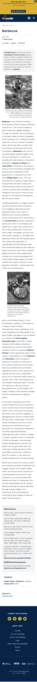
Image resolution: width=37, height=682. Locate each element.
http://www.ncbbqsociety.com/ (15, 568)
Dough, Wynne (8, 39)
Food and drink (7, 596)
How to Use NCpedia (17, 637)
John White (7, 166)
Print (6, 43)
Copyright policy (23, 671)
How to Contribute (17, 634)
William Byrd (12, 178)
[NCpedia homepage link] (7, 17)
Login (18, 640)
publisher (17, 69)
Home (4, 25)
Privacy (17, 647)
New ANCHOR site (18, 11)
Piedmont (31, 356)
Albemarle (17, 151)
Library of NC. (9, 584)
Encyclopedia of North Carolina (14, 55)
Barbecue (6, 122)
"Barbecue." (20, 581)
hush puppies (21, 338)
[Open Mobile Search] (33, 18)
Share (13, 43)
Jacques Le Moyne (19, 163)
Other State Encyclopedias (17, 644)
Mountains (10, 359)
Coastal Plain (11, 221)
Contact (17, 631)
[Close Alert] (35, 1)
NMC (23, 673)
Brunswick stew (8, 341)
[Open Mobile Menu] (29, 18)
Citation (21, 43)
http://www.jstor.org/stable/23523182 (17, 558)
